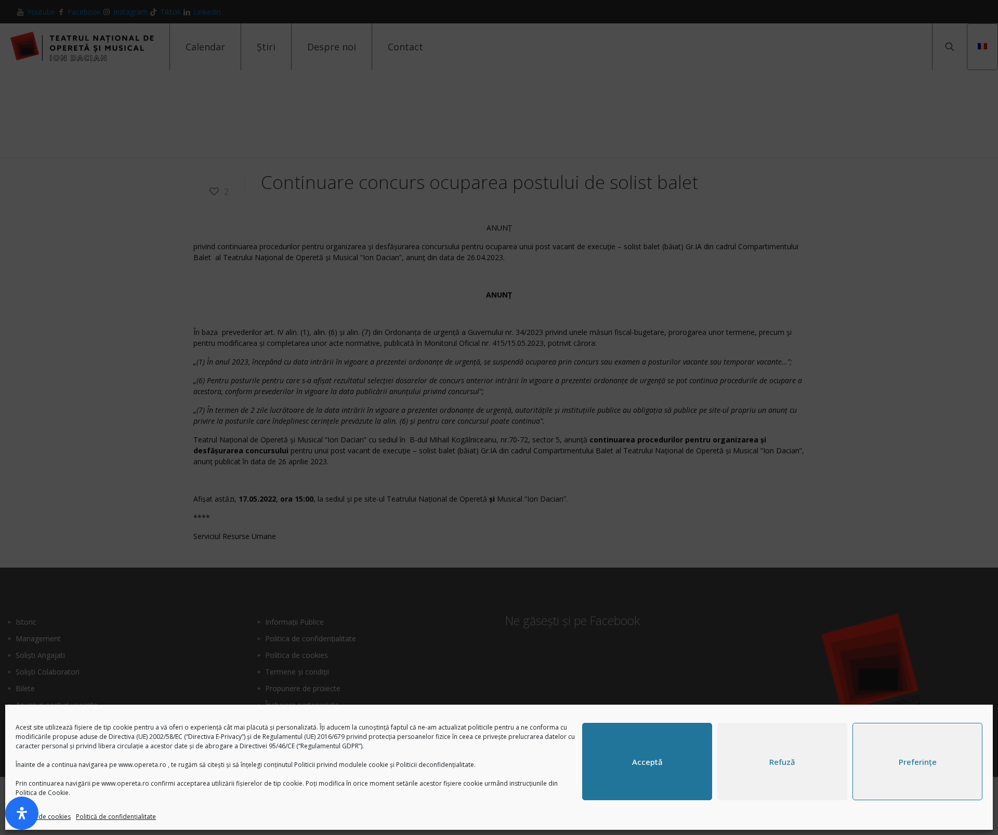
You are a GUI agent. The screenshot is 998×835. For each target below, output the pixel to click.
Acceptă (647, 762)
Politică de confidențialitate (116, 816)
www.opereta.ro (142, 764)
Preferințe (918, 762)
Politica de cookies (43, 816)
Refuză (782, 762)
